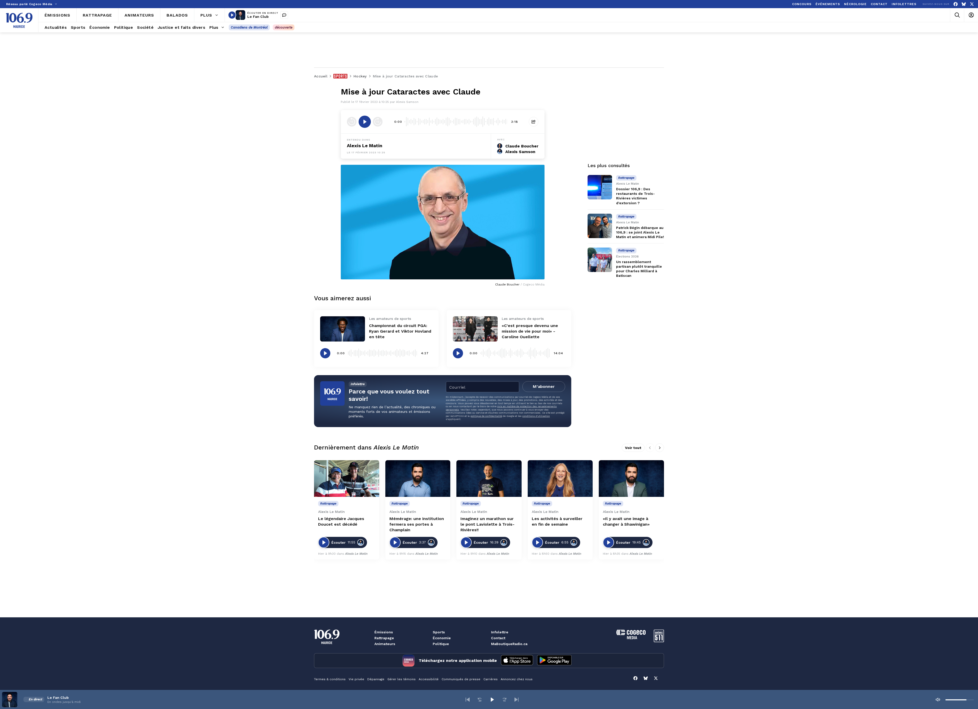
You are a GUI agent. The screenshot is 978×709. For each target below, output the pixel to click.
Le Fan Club (258, 17)
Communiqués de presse (461, 679)
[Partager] (533, 122)
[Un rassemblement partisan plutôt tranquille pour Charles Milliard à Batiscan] (600, 260)
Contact (498, 638)
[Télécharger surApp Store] (517, 660)
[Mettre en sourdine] (937, 699)
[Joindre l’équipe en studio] (284, 15)
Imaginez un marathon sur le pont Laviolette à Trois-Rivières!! (487, 524)
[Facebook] (956, 4)
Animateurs (384, 644)
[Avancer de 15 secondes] (378, 122)
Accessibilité (429, 679)
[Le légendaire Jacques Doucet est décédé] (346, 478)
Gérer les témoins (401, 679)
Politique (441, 644)
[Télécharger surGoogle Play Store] (554, 660)
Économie (442, 638)
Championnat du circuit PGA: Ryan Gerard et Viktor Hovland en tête (400, 331)
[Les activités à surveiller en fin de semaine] (560, 478)
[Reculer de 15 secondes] (352, 122)
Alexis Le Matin (364, 145)
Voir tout (633, 448)
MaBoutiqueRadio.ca (509, 644)
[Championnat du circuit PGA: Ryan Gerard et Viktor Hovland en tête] (342, 329)
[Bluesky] (964, 4)
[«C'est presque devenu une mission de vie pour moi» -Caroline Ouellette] (475, 329)
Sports (439, 632)
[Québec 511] (659, 640)
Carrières (490, 679)
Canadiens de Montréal (249, 27)
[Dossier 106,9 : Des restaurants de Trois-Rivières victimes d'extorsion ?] (600, 187)
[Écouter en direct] (232, 15)
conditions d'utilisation (536, 416)
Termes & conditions (330, 679)
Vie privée (356, 679)
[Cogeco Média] (631, 637)
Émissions (383, 632)
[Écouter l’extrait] (365, 122)
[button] (468, 699)
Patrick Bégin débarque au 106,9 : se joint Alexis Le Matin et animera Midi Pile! (640, 232)
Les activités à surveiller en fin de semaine (557, 521)
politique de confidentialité (486, 416)
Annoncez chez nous (517, 679)
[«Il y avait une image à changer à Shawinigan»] (631, 478)
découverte (283, 27)
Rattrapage (384, 638)
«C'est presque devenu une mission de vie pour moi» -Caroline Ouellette (530, 331)
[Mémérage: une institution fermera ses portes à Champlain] (418, 478)
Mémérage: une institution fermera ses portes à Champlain (416, 524)
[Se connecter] (971, 15)
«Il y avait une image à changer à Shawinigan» (626, 521)
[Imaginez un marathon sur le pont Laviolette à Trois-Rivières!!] (489, 478)
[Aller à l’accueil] (19, 20)
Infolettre (499, 632)
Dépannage (375, 679)
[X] (972, 4)
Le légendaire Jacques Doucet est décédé (341, 521)
